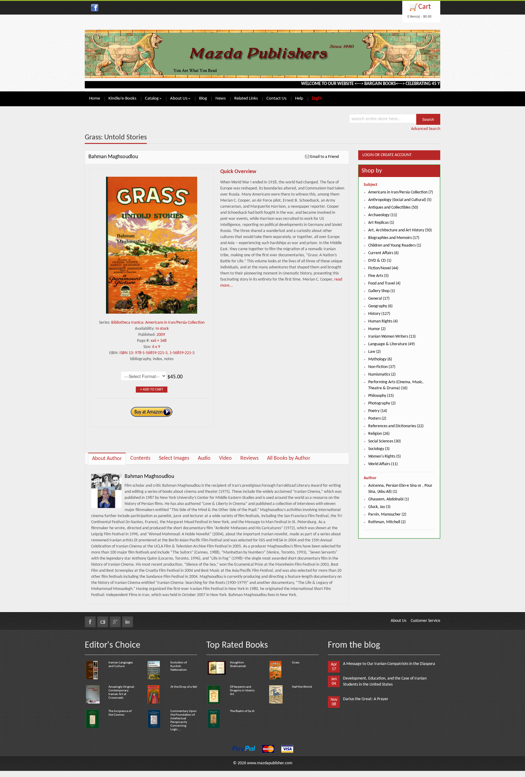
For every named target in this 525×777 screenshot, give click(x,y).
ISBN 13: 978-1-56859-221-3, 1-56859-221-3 (156, 353)
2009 (160, 334)
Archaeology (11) (382, 215)
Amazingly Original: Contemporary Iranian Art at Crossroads (121, 692)
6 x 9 (156, 347)
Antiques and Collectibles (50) (393, 207)
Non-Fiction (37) (381, 367)
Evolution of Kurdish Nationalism (178, 666)
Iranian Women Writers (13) (392, 336)
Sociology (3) (378, 449)
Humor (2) (377, 329)
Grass (295, 662)
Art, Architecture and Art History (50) (400, 230)
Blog (203, 98)
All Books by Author (288, 458)
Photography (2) (382, 403)
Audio (204, 458)
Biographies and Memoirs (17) (393, 238)
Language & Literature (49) (391, 344)
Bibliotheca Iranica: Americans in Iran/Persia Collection (157, 322)
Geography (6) (380, 306)
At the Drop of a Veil (183, 687)
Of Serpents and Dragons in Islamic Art (242, 690)
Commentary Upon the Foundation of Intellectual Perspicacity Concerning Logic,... (183, 720)
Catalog (152, 98)
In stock (162, 328)
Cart (424, 7)
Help (299, 98)
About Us (178, 98)
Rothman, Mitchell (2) (387, 522)
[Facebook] (90, 621)
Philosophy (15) (381, 396)
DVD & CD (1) (379, 260)
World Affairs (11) (383, 464)
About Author (107, 459)
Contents (140, 458)
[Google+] (115, 621)
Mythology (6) (380, 359)
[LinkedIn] (127, 621)
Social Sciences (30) (384, 441)
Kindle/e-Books (122, 98)
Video (225, 458)
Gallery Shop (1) (381, 291)
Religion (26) (378, 433)
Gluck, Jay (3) (379, 507)
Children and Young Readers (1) (394, 245)
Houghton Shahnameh (238, 664)
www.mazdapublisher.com (269, 763)
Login (317, 98)
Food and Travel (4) (384, 283)
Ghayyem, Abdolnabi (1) (388, 499)
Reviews (249, 458)
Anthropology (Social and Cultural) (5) (399, 200)
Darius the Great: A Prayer (365, 699)
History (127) (379, 314)
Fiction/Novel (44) (383, 268)
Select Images (174, 458)
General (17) (378, 298)
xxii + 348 (158, 341)
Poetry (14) (377, 411)
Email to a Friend (324, 157)
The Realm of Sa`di (242, 711)
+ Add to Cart (151, 389)
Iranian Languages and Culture (120, 664)
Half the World (302, 687)
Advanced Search (425, 129)
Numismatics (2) (382, 374)
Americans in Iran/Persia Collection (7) (400, 192)
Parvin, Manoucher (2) (387, 514)
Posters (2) (377, 418)
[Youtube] (102, 621)
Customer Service (425, 621)
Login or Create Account (387, 155)
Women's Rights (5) (384, 456)
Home (94, 98)
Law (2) (374, 351)
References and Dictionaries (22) (396, 426)
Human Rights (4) (383, 321)
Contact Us (276, 98)
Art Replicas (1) (381, 222)
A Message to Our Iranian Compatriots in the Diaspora (389, 664)
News (220, 98)
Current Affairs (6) (383, 253)
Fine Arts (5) (378, 276)
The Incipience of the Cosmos (120, 713)
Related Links (246, 98)
